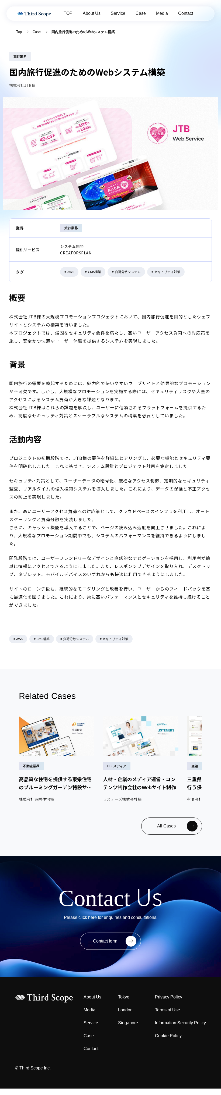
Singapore (128, 1023)
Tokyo (123, 997)
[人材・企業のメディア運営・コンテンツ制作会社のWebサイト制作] (140, 759)
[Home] (35, 13)
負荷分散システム (126, 272)
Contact (185, 13)
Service (118, 13)
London (125, 1010)
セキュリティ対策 (165, 272)
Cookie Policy (168, 1035)
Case (141, 13)
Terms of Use (167, 1010)
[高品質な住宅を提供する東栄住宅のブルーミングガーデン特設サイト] (56, 759)
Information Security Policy (180, 1023)
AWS (69, 272)
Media (162, 13)
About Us (92, 13)
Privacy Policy (168, 997)
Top (19, 32)
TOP (68, 13)
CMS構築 (93, 272)
